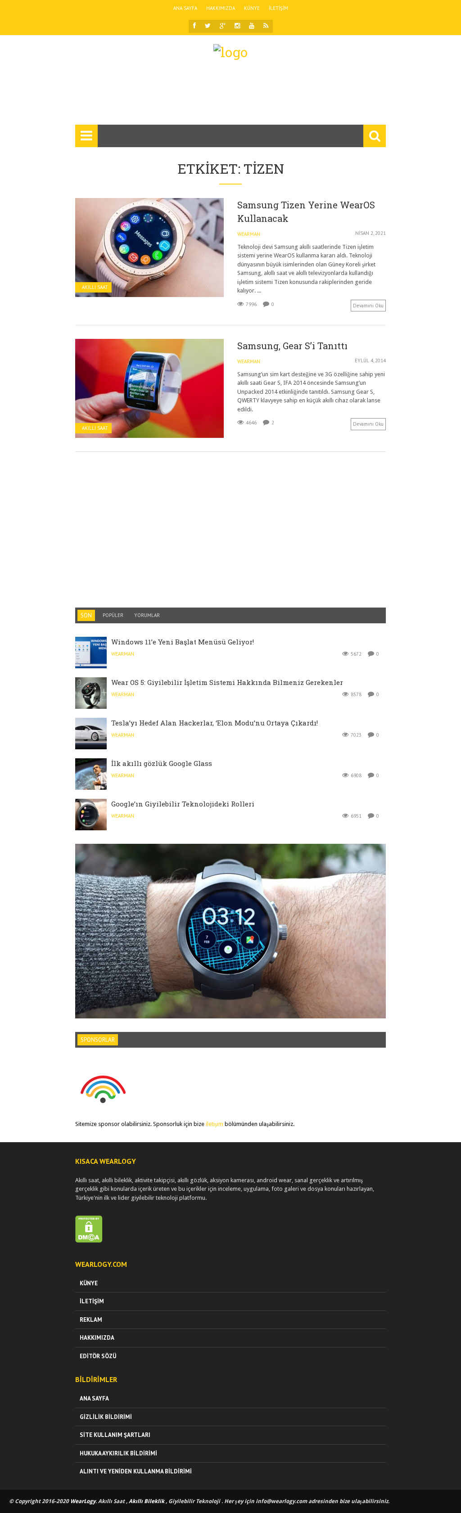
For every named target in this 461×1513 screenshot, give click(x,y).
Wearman (248, 234)
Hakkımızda (220, 8)
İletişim (278, 8)
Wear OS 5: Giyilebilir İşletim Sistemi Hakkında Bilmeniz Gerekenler (227, 682)
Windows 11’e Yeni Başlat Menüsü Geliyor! (182, 641)
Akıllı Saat (95, 287)
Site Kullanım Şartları (115, 1435)
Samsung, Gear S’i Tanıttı (292, 345)
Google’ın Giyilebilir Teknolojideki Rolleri (182, 803)
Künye (252, 8)
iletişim (214, 1124)
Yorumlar (147, 615)
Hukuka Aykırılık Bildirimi (118, 1453)
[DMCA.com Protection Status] (89, 1240)
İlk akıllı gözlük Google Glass (161, 763)
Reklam (91, 1320)
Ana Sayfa (185, 8)
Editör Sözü (98, 1356)
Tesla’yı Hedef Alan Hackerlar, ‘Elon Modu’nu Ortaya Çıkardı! (214, 722)
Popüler (113, 615)
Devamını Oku (368, 305)
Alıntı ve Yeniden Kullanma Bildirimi (136, 1471)
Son (86, 615)
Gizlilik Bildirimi (106, 1417)
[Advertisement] (239, 96)
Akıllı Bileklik (146, 1501)
